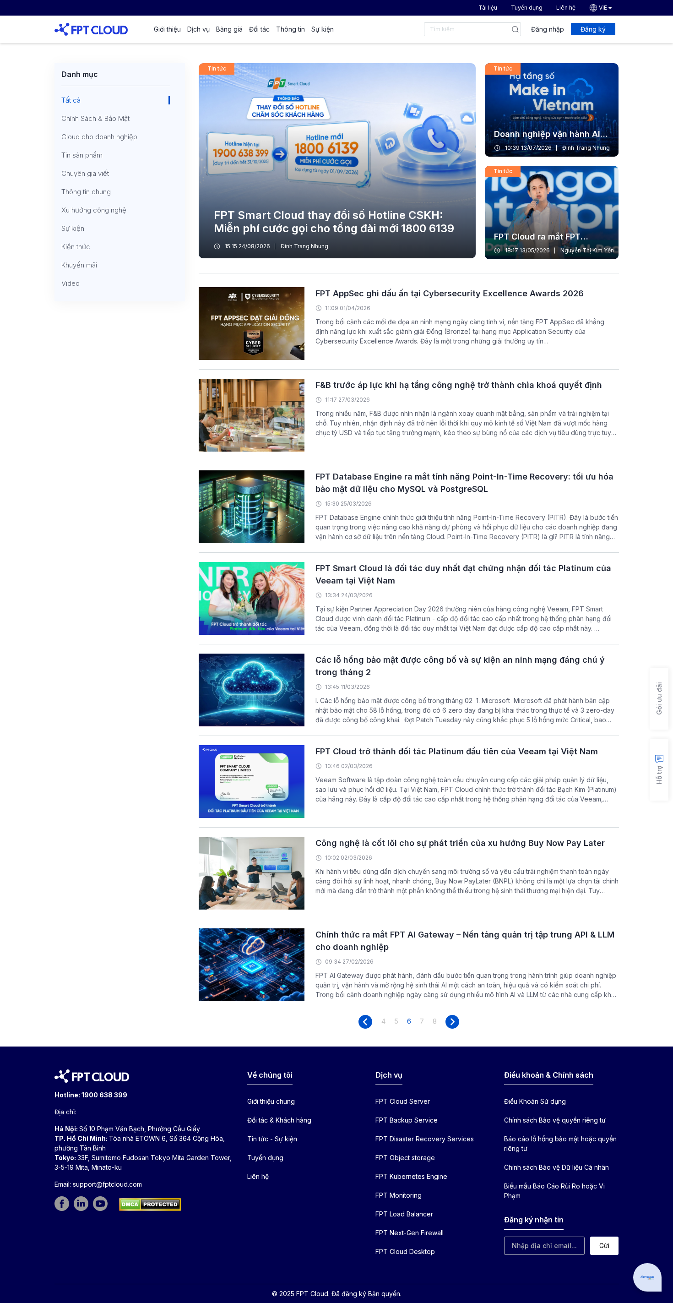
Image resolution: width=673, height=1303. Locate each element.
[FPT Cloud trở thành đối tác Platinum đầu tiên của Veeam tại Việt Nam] (251, 781)
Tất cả (71, 100)
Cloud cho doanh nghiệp (99, 137)
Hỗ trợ (659, 775)
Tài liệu (487, 7)
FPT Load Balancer (404, 1214)
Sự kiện (322, 29)
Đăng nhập (547, 29)
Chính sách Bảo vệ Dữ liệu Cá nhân (556, 1167)
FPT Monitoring (398, 1195)
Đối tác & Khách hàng (279, 1120)
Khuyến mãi (79, 265)
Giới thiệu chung (271, 1101)
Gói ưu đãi (659, 698)
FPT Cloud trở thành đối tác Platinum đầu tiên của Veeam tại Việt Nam (456, 751)
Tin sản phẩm (82, 155)
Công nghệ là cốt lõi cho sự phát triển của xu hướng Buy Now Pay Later (460, 843)
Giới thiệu (167, 29)
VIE (602, 7)
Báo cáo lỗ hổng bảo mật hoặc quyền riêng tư (560, 1143)
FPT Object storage (405, 1157)
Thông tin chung (86, 192)
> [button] (452, 1022)
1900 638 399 (104, 1095)
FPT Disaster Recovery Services (424, 1139)
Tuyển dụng (527, 7)
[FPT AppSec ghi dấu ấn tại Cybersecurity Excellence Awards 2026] (251, 323)
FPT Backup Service (406, 1120)
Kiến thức (75, 247)
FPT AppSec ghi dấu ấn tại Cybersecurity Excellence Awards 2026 (449, 293)
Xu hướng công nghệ (93, 210)
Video (70, 283)
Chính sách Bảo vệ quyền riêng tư (555, 1120)
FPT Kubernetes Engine (411, 1176)
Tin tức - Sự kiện (272, 1139)
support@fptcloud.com (107, 1184)
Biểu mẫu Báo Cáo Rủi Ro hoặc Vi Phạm (554, 1190)
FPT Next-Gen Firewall (409, 1233)
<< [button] (365, 1022)
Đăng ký (593, 29)
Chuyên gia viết (85, 173)
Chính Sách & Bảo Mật (95, 118)
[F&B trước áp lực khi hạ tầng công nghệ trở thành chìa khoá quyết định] (251, 414)
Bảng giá (229, 29)
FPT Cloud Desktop (405, 1251)
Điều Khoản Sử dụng (535, 1101)
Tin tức (216, 68)
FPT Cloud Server (402, 1101)
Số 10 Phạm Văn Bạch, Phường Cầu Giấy (139, 1129)
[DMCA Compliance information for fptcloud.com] (150, 1204)
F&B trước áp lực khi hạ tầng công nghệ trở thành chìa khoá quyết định (458, 385)
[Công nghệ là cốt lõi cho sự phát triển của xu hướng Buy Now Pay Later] (251, 872)
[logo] (91, 29)
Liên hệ (565, 7)
